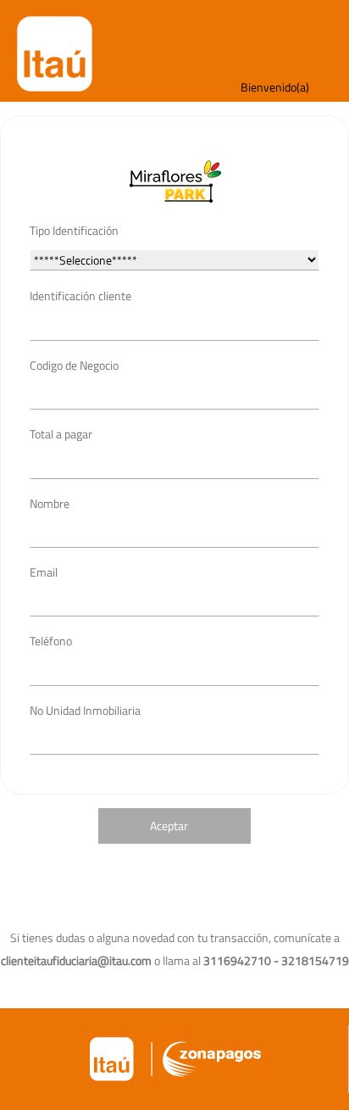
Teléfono (51, 641)
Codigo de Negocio (74, 365)
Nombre (49, 503)
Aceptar (169, 825)
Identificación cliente (80, 295)
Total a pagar (61, 434)
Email (44, 572)
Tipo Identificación (74, 230)
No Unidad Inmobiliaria (85, 710)
